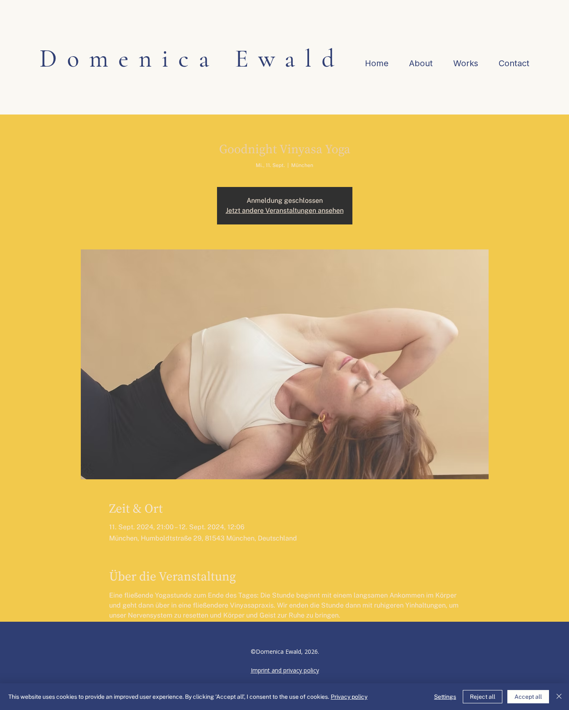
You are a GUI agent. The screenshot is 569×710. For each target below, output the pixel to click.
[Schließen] (559, 696)
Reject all (482, 696)
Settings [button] (445, 696)
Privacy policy (349, 696)
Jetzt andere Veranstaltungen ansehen (285, 210)
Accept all (528, 696)
